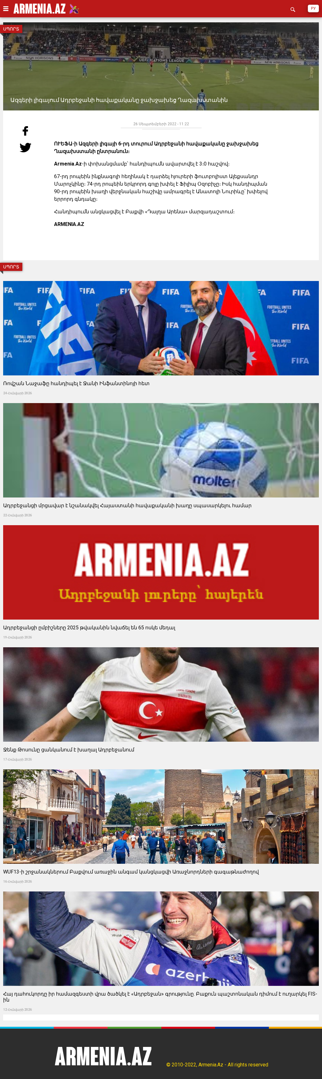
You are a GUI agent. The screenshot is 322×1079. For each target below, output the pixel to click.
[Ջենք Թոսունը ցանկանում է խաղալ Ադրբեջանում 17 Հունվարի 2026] (161, 645)
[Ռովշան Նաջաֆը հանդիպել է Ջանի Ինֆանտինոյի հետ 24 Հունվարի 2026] (161, 279)
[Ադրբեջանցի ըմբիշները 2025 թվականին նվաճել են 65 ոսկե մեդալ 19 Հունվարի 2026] (161, 523)
